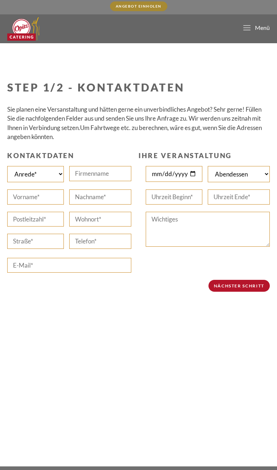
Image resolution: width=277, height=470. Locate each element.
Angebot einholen (139, 6)
